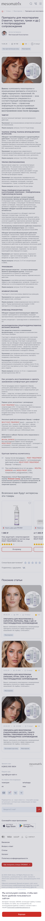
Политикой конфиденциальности (18, 907)
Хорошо (21, 914)
